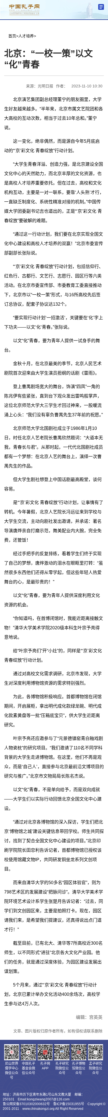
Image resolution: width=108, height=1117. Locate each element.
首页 (12, 36)
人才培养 (26, 36)
